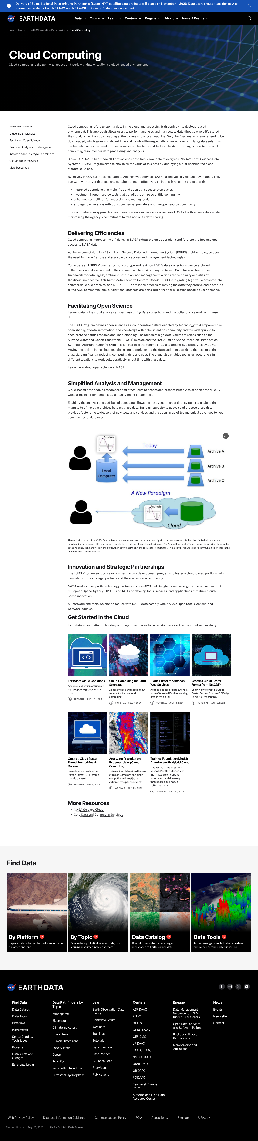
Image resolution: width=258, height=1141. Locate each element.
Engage (150, 18)
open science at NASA (109, 367)
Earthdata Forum (104, 1020)
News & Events (193, 18)
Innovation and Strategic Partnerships (31, 154)
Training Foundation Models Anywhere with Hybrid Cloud (169, 760)
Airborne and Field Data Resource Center (149, 1096)
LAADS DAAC (142, 1050)
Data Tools (19, 1016)
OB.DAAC (139, 1070)
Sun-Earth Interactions (67, 1068)
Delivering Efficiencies (22, 133)
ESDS (86, 164)
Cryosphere (60, 1034)
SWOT (127, 340)
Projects (17, 1047)
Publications (101, 1074)
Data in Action (102, 1047)
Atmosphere (60, 1014)
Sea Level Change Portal (145, 1086)
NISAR (110, 345)
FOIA (139, 1117)
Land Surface (61, 1048)
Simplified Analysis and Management (31, 147)
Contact (218, 1023)
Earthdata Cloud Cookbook (86, 681)
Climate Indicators (64, 1027)
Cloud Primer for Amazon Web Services (167, 682)
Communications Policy (110, 1117)
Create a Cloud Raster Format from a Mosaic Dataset (82, 762)
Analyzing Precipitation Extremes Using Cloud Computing (125, 762)
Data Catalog (21, 1009)
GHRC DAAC (141, 1030)
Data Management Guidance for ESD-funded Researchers (186, 1013)
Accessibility (159, 1117)
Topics (95, 18)
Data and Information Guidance (64, 1117)
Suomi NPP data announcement (112, 8)
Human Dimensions (65, 1041)
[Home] (37, 18)
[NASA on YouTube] (247, 986)
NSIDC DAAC (142, 1057)
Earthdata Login (23, 1064)
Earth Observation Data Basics (47, 30)
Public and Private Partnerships (185, 1036)
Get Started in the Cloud (23, 160)
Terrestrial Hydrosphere (68, 1075)
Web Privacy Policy (21, 1117)
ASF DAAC (140, 1009)
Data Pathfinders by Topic (67, 1004)
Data (78, 18)
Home (10, 30)
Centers (131, 18)
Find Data (19, 1002)
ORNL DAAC (141, 1064)
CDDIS (137, 1023)
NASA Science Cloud (89, 809)
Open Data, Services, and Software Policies (187, 1025)
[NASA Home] (11, 19)
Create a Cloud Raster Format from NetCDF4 (207, 682)
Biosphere (59, 1020)
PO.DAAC (139, 1077)
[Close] (250, 6)
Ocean (56, 1054)
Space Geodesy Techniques (22, 1038)
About (169, 18)
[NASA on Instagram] (230, 986)
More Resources (19, 167)
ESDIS (181, 252)
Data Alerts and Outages (22, 1056)
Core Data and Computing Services (98, 814)
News (217, 1002)
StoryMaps (100, 1067)
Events (217, 1009)
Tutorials (98, 1040)
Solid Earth (59, 1061)
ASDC (137, 1016)
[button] (149, 484)
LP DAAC (139, 1043)
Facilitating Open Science (24, 140)
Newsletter (220, 1016)
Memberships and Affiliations (185, 1047)
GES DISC (139, 1037)
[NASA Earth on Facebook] (222, 986)
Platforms (18, 1023)
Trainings (99, 1033)
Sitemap (183, 1117)
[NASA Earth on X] (238, 986)
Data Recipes (101, 1054)
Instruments (20, 1030)
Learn (112, 18)
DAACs (154, 280)
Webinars (99, 1027)
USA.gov (204, 1117)
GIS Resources (102, 1061)
